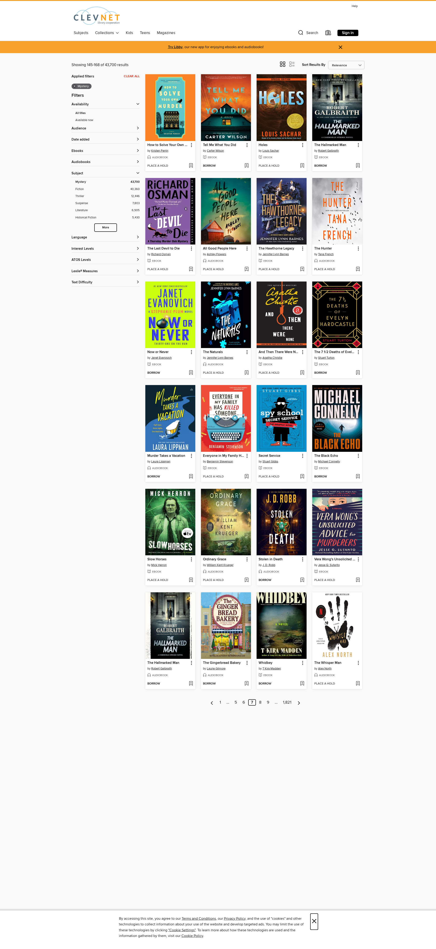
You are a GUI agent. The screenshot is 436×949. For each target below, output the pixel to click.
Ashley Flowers (216, 254)
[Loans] (328, 33)
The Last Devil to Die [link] (163, 249)
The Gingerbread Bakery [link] (222, 663)
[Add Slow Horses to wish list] (191, 580)
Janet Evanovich (161, 358)
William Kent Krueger (220, 565)
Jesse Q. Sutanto (329, 565)
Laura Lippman (160, 461)
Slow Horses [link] (156, 559)
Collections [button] (105, 32)
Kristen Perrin (159, 151)
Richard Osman (161, 254)
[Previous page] (212, 702)
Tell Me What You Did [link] (219, 145)
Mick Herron (159, 565)
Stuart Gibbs (270, 461)
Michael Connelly (329, 461)
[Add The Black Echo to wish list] (358, 477)
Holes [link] (263, 145)
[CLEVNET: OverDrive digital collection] (96, 15)
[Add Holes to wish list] (302, 166)
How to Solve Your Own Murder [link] (168, 145)
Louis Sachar (271, 151)
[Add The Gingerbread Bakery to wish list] (246, 684)
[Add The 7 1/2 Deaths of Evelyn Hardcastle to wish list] (358, 373)
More (105, 228)
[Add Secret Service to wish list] (302, 477)
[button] (308, 33)
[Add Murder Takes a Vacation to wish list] (191, 477)
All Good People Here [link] (219, 249)
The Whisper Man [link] (328, 663)
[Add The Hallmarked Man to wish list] (358, 166)
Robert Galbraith (328, 151)
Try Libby (175, 47)
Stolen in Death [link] (271, 559)
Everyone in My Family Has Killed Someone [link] (224, 456)
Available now (84, 120)
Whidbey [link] (265, 663)
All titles (80, 113)
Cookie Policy (192, 936)
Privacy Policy (234, 918)
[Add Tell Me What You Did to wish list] (246, 166)
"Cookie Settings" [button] (182, 930)
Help (355, 6)
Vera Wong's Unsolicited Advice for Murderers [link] (335, 559)
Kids (129, 32)
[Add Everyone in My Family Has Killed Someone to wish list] (246, 477)
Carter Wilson (215, 151)
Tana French (326, 254)
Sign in (348, 32)
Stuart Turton (326, 358)
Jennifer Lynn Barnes (276, 254)
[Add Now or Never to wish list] (191, 373)
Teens (145, 32)
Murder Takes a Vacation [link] (166, 456)
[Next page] (299, 702)
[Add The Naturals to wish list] (246, 373)
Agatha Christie (272, 358)
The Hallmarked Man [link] (330, 145)
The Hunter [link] (323, 249)
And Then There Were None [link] (279, 352)
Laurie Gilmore (216, 668)
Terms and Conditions (199, 918)
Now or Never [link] (157, 352)
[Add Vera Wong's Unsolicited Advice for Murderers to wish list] (358, 580)
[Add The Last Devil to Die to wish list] (191, 269)
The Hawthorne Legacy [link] (276, 249)
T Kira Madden (272, 668)
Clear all (132, 76)
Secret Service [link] (269, 456)
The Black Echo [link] (326, 456)
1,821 (287, 702)
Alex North (325, 668)
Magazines (166, 32)
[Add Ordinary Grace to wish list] (246, 580)
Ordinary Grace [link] (214, 559)
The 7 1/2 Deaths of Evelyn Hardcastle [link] (335, 352)
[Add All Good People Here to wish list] (246, 269)
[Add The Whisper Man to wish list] (358, 684)
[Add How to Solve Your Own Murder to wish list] (191, 166)
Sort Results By (313, 65)
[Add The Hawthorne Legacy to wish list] (302, 269)
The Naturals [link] (213, 352)
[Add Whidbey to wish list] (302, 684)
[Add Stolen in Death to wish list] (302, 580)
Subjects (81, 32)
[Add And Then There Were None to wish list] (302, 373)
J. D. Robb (269, 565)
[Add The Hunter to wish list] (358, 269)
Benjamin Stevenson (220, 461)
